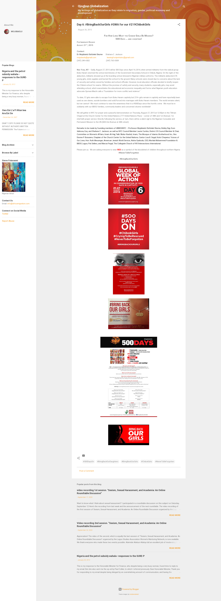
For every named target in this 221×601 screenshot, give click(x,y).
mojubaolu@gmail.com (86, 57)
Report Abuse (8, 221)
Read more (174, 515)
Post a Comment (86, 471)
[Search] (184, 7)
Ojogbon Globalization (93, 6)
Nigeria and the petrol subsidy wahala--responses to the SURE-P (111, 556)
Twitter (5, 214)
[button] (178, 25)
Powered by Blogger (130, 589)
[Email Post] (83, 456)
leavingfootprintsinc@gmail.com (120, 57)
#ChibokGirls (146, 461)
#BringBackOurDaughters (107, 461)
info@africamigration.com (18, 203)
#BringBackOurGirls (130, 461)
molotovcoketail (134, 594)
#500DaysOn (88, 461)
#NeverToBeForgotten (164, 461)
